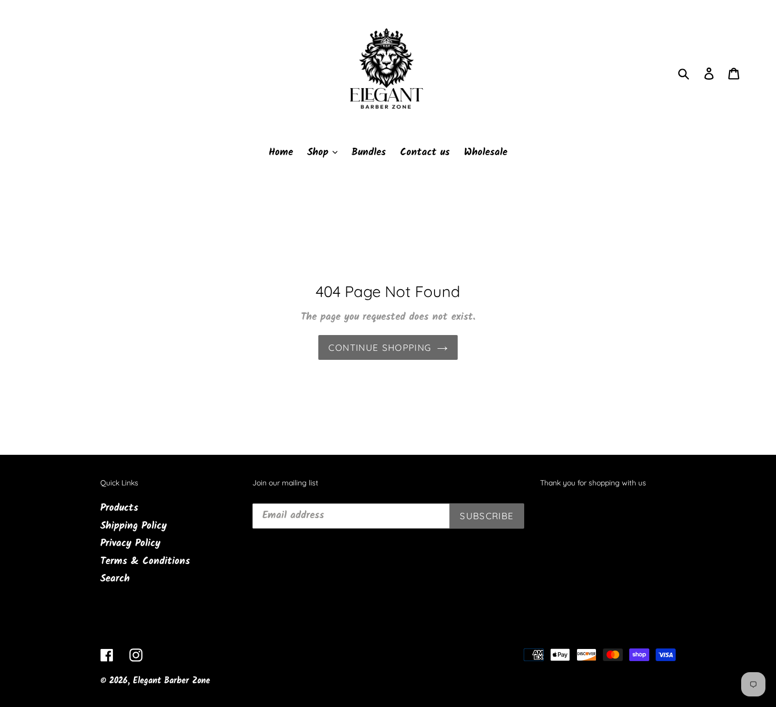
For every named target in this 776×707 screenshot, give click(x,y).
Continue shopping (379, 347)
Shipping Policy (133, 526)
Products (119, 508)
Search (115, 579)
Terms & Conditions (145, 561)
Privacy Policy (130, 543)
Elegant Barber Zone (171, 680)
